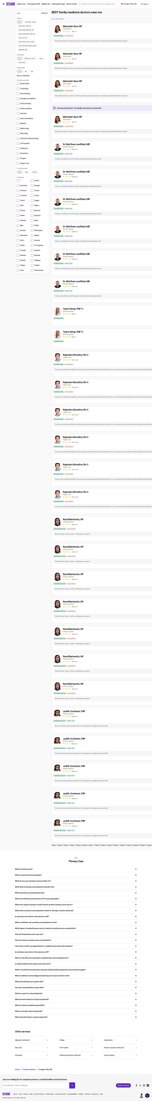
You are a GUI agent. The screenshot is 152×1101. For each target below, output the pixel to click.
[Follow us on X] (140, 1085)
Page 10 (110, 845)
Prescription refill (33, 4)
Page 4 (72, 845)
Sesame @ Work (72, 1094)
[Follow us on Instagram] (143, 1085)
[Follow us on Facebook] (136, 1085)
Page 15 (143, 845)
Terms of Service (39, 1094)
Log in (145, 4)
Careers (26, 1094)
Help (101, 1094)
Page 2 (60, 845)
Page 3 (66, 845)
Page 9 (103, 845)
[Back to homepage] (10, 3)
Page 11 (116, 845)
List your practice (60, 1094)
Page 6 (85, 845)
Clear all (44, 13)
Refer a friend (71, 4)
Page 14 (136, 845)
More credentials (23, 75)
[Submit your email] (72, 1085)
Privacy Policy (49, 1094)
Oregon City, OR (129, 4)
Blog (31, 1094)
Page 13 (130, 845)
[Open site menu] (3, 4)
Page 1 (54, 845)
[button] (76, 869)
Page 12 (123, 845)
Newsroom (95, 1094)
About (15, 1094)
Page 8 (97, 845)
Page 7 (91, 845)
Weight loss (46, 4)
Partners (88, 1094)
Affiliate (81, 1094)
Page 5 (78, 845)
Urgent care (21, 4)
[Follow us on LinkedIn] (148, 1085)
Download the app (58, 4)
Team (20, 1094)
